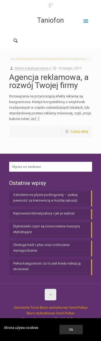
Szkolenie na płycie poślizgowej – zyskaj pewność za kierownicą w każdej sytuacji (45, 197)
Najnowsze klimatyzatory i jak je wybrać (44, 213)
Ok (71, 330)
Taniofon (50, 20)
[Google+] (50, 5)
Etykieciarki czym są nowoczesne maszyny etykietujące (46, 229)
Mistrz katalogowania (31, 68)
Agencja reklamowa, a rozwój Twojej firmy (49, 81)
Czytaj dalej (79, 131)
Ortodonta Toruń (26, 307)
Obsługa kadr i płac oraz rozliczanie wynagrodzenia (41, 247)
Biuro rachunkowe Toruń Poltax (64, 307)
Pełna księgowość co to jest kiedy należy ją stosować (47, 266)
